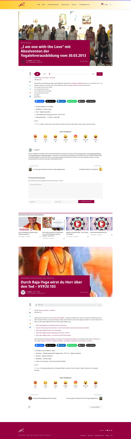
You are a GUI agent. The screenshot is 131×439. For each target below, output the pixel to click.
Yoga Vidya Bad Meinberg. (70, 339)
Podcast (28, 42)
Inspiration (68, 368)
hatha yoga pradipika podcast (47, 368)
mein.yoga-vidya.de (46, 155)
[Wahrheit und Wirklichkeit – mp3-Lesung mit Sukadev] (77, 223)
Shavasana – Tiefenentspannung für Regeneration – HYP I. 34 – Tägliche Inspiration (58, 353)
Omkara (30, 60)
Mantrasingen (74, 124)
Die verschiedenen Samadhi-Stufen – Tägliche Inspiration (28, 233)
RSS (40, 79)
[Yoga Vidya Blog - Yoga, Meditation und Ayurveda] (21, 4)
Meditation (43, 341)
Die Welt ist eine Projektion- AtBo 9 (45, 350)
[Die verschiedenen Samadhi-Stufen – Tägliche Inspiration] (29, 223)
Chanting (46, 124)
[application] (68, 73)
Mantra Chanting (60, 124)
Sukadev (60, 339)
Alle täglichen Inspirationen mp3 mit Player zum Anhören (78, 341)
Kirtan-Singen (52, 124)
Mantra (23, 42)
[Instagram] (110, 430)
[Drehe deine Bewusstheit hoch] (101, 223)
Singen (80, 124)
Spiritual (84, 124)
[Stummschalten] (100, 74)
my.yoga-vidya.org (35, 155)
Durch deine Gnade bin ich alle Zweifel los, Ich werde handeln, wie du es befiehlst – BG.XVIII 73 (52, 234)
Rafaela (30, 291)
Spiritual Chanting (91, 124)
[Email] (30, 93)
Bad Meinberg (25, 278)
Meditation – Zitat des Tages (43, 109)
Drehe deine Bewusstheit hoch (98, 232)
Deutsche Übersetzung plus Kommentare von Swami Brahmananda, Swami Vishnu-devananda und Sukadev (62, 328)
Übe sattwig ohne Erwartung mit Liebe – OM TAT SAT (50, 114)
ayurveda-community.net (95, 153)
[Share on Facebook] (30, 78)
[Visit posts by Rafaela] (23, 292)
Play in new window (44, 77)
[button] (104, 4)
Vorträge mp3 (95, 368)
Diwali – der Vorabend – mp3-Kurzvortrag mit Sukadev (51, 361)
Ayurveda (49, 341)
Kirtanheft (75, 85)
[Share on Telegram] (30, 89)
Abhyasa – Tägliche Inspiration (44, 356)
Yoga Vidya (69, 85)
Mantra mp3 (68, 124)
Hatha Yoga (33, 278)
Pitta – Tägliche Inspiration (43, 112)
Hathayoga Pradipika (50, 339)
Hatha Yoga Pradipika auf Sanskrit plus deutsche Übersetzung (51, 325)
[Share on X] (30, 82)
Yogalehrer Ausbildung (77, 83)
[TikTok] (112, 430)
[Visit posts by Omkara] (23, 61)
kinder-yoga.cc (82, 153)
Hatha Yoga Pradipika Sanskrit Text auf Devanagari (48, 330)
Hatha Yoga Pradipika (59, 318)
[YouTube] (108, 430)
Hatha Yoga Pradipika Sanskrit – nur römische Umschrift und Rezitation (53, 335)
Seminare (95, 339)
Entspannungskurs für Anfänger (44, 106)
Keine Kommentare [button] (96, 407)
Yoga (35, 341)
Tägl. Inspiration (48, 278)
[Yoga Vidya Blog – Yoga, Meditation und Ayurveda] (21, 430)
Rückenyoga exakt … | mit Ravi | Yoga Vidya (48, 117)
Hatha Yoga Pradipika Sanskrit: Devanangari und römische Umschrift (53, 333)
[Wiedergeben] (37, 74)
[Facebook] (106, 430)
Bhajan (42, 124)
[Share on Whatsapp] (30, 85)
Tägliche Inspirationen (85, 368)
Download (52, 77)
